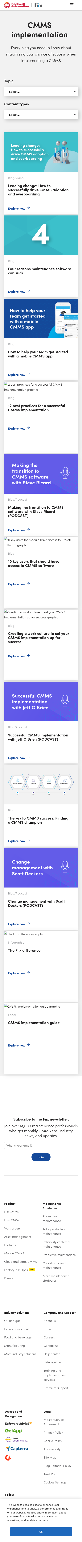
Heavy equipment (16, 1329)
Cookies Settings (55, 1482)
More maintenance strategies (56, 1278)
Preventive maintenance (52, 1218)
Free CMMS (12, 1220)
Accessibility (52, 1449)
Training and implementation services (55, 1374)
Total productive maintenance (54, 1231)
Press (47, 1329)
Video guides (53, 1362)
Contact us (51, 1346)
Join (41, 1157)
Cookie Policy (53, 1441)
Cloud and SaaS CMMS (20, 1261)
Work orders (12, 1228)
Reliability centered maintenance (56, 1244)
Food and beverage (17, 1337)
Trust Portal (60, 1474)
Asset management (17, 1237)
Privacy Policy (53, 1432)
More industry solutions (20, 1354)
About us (50, 1321)
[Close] (75, 1505)
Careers (49, 1337)
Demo (8, 1278)
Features (10, 1245)
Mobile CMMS (14, 1253)
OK (41, 1531)
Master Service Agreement (54, 1422)
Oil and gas (12, 1321)
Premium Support (56, 1388)
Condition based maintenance (54, 1265)
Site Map (50, 1457)
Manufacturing (14, 1346)
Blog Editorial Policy (57, 1466)
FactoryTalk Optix (19, 1270)
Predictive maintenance (59, 1255)
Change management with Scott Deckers (32, 850)
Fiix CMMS (11, 1212)
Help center (60, 1354)
